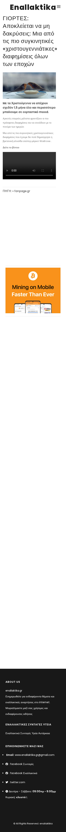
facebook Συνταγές (22, 764)
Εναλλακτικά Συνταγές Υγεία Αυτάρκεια (28, 733)
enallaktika (46, 823)
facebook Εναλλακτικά (23, 773)
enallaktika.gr (14, 690)
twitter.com (17, 782)
